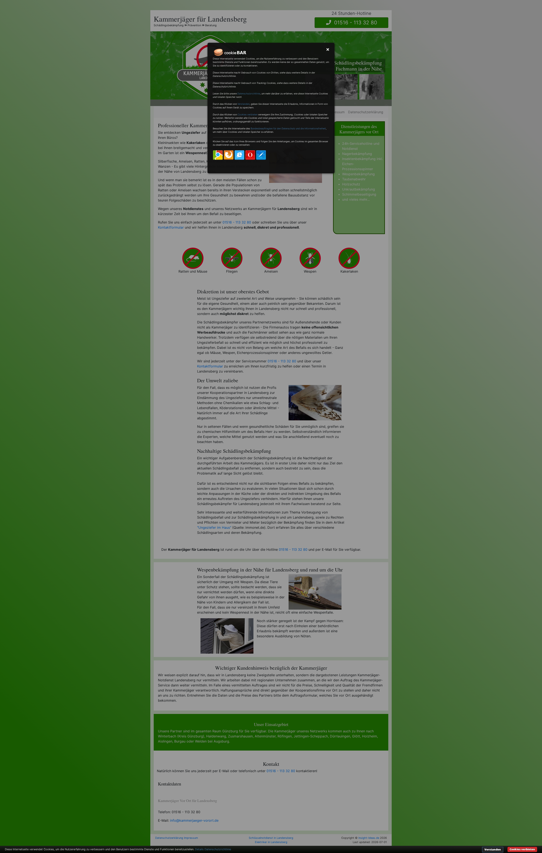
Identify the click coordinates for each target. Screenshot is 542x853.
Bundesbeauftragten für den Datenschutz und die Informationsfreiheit (288, 128)
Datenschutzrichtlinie (248, 93)
